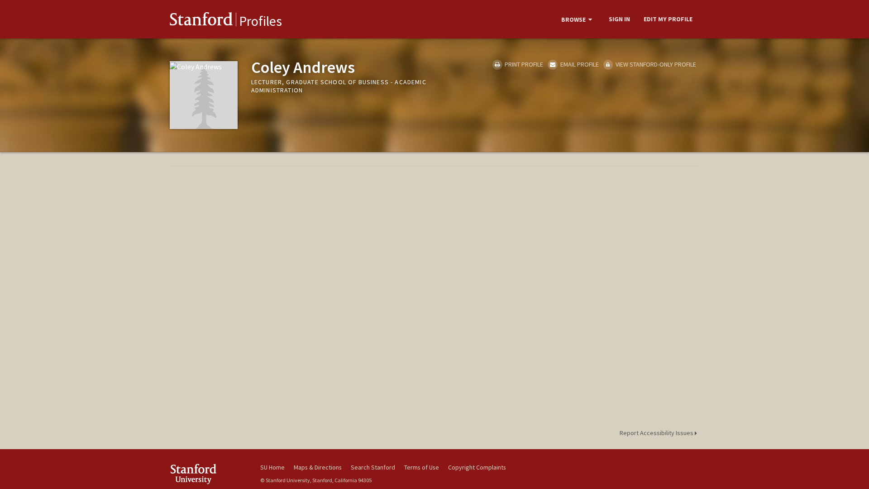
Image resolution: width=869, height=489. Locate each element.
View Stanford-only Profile (655, 64)
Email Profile (578, 64)
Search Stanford (373, 467)
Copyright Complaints (477, 467)
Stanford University (208, 474)
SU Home (272, 467)
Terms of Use (421, 467)
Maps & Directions (318, 467)
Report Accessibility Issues (657, 433)
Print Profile (523, 64)
